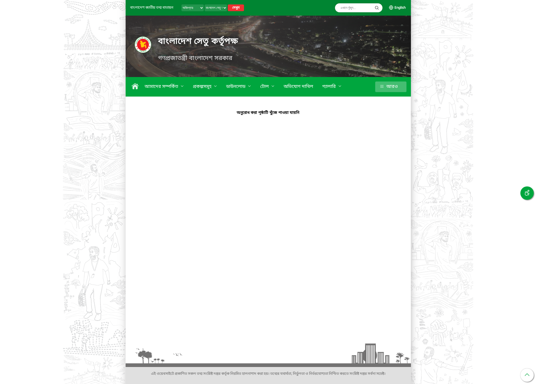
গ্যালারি (329, 87)
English (400, 8)
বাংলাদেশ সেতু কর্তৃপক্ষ (198, 41)
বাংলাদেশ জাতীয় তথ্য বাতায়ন (151, 7)
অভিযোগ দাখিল (298, 87)
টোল (265, 87)
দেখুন (236, 8)
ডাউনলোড (236, 87)
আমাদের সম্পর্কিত (162, 87)
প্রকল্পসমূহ (202, 87)
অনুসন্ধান (376, 7)
